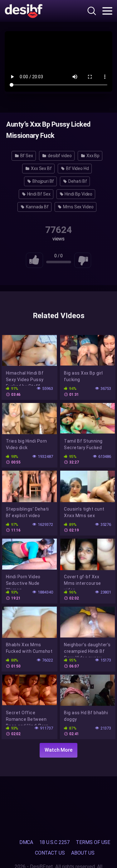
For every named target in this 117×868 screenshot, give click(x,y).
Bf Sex (26, 155)
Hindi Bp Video (78, 194)
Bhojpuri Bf (43, 181)
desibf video (59, 155)
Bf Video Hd (77, 168)
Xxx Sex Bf (41, 168)
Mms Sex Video (78, 206)
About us (83, 853)
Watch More (58, 750)
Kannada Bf (37, 206)
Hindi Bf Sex (38, 194)
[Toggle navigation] (107, 11)
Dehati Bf (77, 181)
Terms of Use (93, 842)
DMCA (26, 842)
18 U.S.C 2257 (54, 842)
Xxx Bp (92, 155)
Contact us (50, 853)
